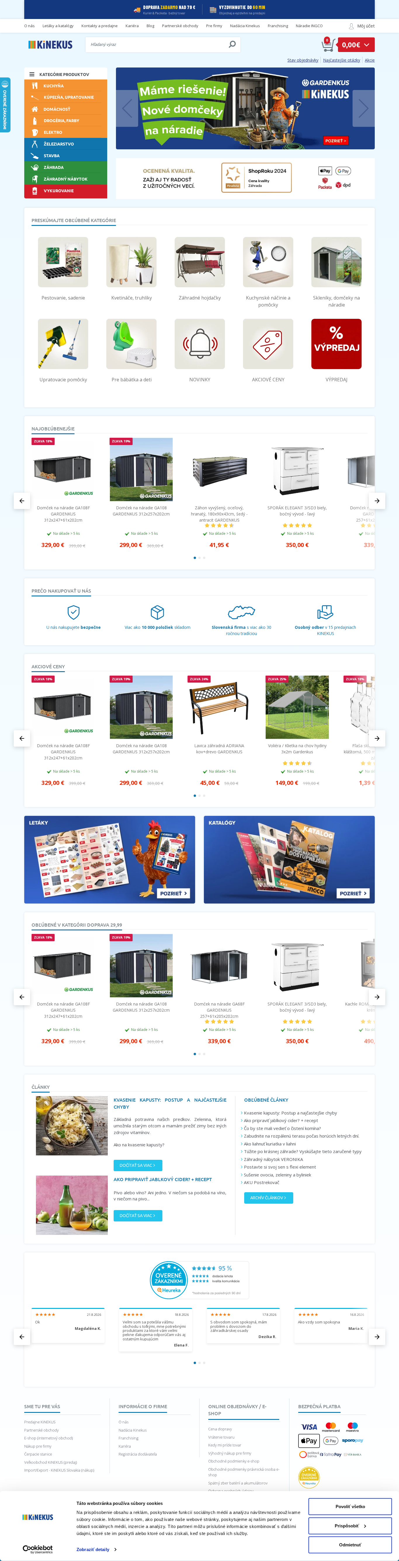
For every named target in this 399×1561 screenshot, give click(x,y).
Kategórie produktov (64, 74)
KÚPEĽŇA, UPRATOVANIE (69, 97)
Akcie (370, 60)
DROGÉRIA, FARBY (61, 120)
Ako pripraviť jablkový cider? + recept (281, 1120)
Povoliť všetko (350, 1506)
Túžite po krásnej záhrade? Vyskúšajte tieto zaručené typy (303, 1151)
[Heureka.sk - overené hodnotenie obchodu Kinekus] (199, 1280)
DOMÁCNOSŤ (57, 109)
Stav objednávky (302, 60)
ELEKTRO (53, 132)
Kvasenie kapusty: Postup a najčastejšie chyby (290, 1113)
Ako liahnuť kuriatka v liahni (270, 1144)
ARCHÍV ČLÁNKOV (266, 1197)
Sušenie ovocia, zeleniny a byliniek (277, 1175)
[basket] (329, 44)
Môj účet (366, 26)
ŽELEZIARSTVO (59, 143)
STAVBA (52, 155)
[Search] (232, 44)
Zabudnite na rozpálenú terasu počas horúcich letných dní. (301, 1136)
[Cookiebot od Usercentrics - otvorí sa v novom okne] (37, 1549)
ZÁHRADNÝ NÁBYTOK (66, 178)
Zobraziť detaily (93, 1549)
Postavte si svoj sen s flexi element (280, 1167)
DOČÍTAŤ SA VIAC (136, 1165)
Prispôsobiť (347, 1525)
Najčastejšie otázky (341, 60)
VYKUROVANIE (59, 190)
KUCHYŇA (54, 85)
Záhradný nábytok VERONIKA (273, 1159)
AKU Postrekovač (261, 1182)
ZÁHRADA (54, 167)
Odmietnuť (350, 1544)
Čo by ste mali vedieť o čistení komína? (282, 1128)
